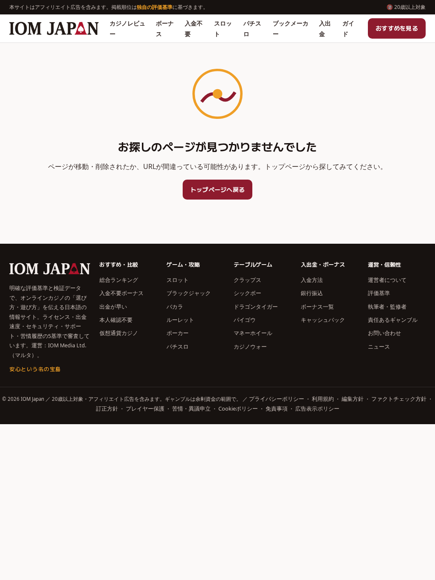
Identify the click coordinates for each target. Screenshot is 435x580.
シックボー (247, 293)
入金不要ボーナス (121, 293)
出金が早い (113, 306)
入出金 (325, 28)
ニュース (379, 346)
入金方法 (312, 280)
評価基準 (379, 293)
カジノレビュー (127, 28)
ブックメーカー (290, 28)
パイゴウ (245, 320)
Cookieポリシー (238, 408)
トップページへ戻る (217, 189)
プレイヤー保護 (145, 408)
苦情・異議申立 (191, 408)
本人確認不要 (116, 320)
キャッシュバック (323, 320)
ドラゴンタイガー (256, 306)
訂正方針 (107, 408)
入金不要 (194, 28)
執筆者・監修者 (387, 306)
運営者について (387, 280)
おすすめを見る (397, 28)
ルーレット (180, 320)
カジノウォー (250, 346)
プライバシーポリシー (276, 399)
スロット (223, 28)
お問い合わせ (384, 333)
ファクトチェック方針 (399, 399)
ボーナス (165, 28)
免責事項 (277, 408)
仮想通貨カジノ (118, 333)
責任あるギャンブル (393, 320)
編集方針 (353, 399)
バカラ (175, 306)
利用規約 (323, 399)
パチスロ (252, 28)
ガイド (348, 28)
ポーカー (178, 333)
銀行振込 (312, 293)
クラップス (247, 280)
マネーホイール (253, 333)
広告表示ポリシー (317, 408)
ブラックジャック (189, 293)
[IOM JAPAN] (54, 28)
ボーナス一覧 (317, 306)
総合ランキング (118, 280)
